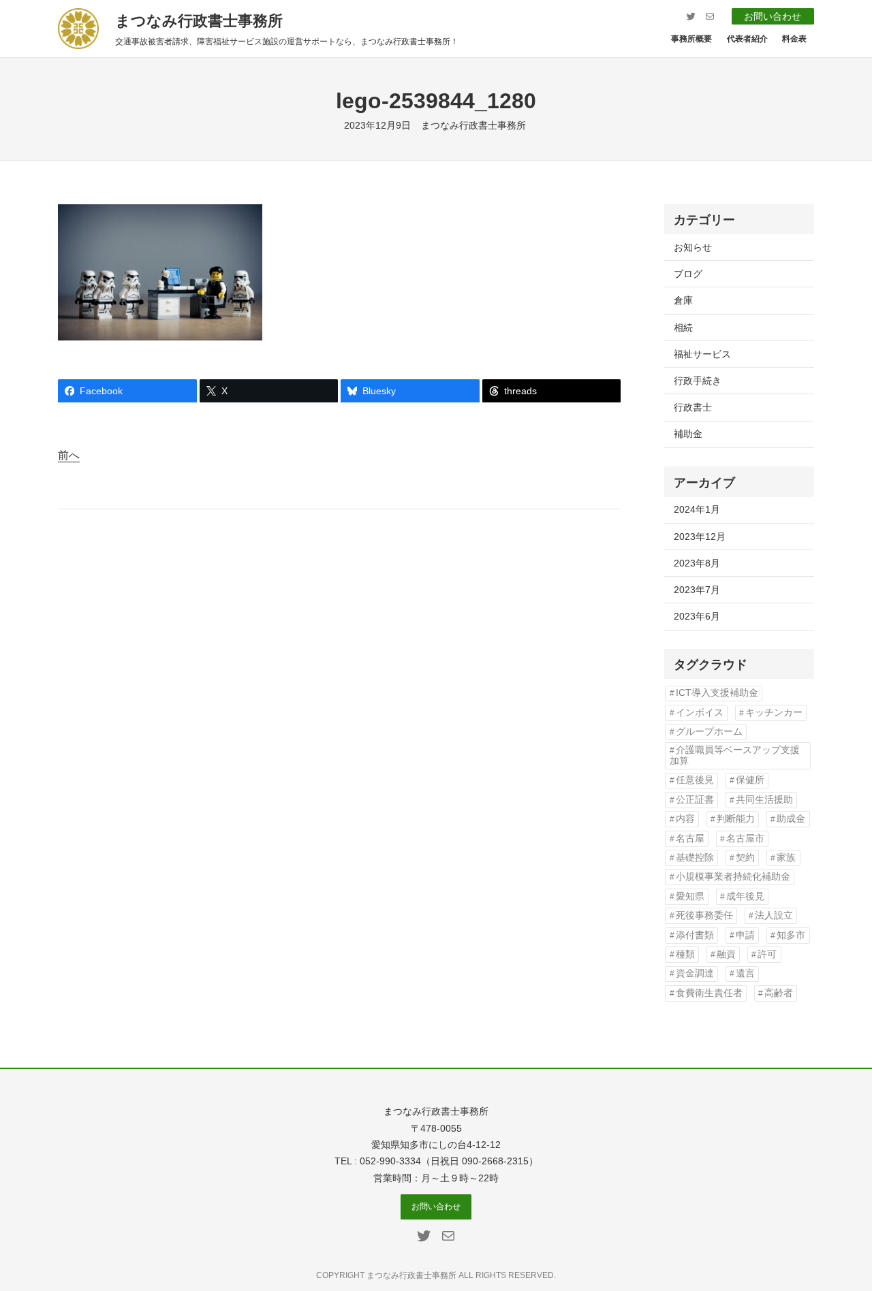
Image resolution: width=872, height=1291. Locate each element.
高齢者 (778, 993)
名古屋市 (745, 838)
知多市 (791, 935)
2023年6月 (697, 616)
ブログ (688, 273)
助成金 (791, 819)
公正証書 (695, 800)
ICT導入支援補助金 (717, 693)
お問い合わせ (772, 16)
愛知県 (690, 896)
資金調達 (695, 973)
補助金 (688, 433)
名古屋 (690, 838)
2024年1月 (697, 509)
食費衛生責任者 (709, 993)
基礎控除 (695, 857)
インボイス (699, 712)
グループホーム (709, 732)
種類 (685, 954)
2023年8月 (697, 563)
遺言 (745, 973)
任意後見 (695, 780)
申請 (745, 935)
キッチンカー (774, 712)
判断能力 (736, 819)
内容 (685, 819)
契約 (745, 857)
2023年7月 (697, 589)
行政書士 (693, 407)
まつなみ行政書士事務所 (199, 20)
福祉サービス (702, 354)
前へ (69, 455)
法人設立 (774, 915)
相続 (683, 327)
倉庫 (683, 300)
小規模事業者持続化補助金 (733, 877)
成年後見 (745, 896)
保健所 (750, 780)
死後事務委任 (704, 915)
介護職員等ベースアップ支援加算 (735, 755)
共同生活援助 (764, 800)
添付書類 (695, 935)
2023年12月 (700, 536)
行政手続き (697, 380)
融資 (726, 954)
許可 (767, 954)
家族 (786, 857)
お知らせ (693, 247)
